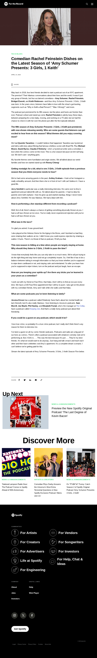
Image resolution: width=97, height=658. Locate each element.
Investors (15, 599)
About (14, 587)
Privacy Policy (32, 644)
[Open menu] (92, 4)
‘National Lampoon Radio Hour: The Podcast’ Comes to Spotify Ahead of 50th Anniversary (15, 487)
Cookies (40, 644)
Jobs (13, 593)
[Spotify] (13, 4)
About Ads (48, 644)
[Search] (87, 4)
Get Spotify (21, 629)
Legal (14, 644)
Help (31, 587)
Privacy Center (22, 644)
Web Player (34, 593)
